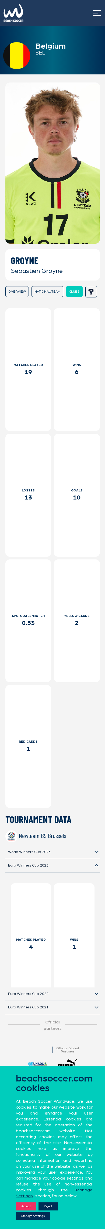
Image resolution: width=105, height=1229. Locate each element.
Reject (48, 1206)
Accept (26, 1206)
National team (47, 291)
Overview (17, 291)
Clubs (74, 291)
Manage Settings (33, 1216)
